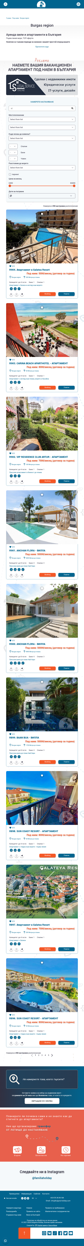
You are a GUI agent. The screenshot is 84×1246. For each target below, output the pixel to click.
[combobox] (42, 119)
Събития (37, 1194)
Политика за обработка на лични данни (42, 1220)
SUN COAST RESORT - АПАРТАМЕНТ (37, 831)
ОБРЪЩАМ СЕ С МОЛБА (42, 1101)
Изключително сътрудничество (57, 1211)
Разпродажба (11, 1211)
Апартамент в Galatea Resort (33, 269)
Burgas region (16, 277)
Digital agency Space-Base (47, 1225)
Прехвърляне (14, 1194)
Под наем (15, 18)
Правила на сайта (33, 1211)
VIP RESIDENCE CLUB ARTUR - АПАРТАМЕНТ (42, 457)
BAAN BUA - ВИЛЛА (28, 737)
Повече (66, 294)
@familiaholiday (42, 1178)
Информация (26, 1194)
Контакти (45, 1194)
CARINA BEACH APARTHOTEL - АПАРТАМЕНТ (42, 363)
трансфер (44, 1126)
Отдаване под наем (13, 1215)
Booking (48, 294)
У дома (8, 18)
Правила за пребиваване (54, 1208)
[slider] (10, 186)
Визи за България (33, 1215)
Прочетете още (42, 47)
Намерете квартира (13, 1208)
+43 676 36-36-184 (57, 1198)
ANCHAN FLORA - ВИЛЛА (31, 550)
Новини (29, 1208)
